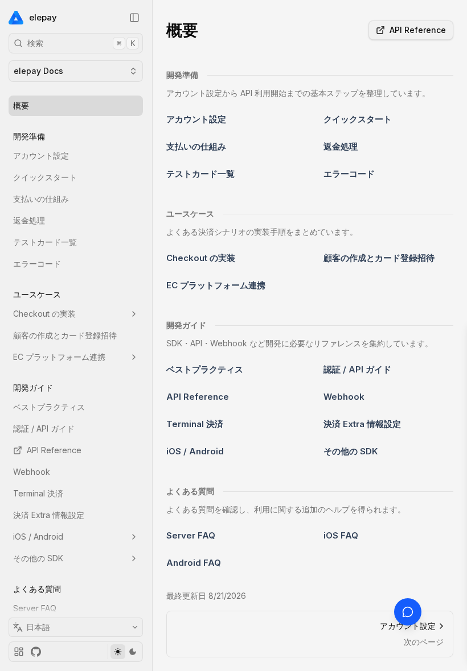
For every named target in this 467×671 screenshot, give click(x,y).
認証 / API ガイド (44, 428)
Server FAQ (34, 608)
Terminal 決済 (38, 493)
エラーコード (37, 263)
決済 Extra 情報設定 (48, 515)
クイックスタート (45, 177)
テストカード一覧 (45, 242)
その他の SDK (38, 558)
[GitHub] (35, 651)
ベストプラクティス (49, 407)
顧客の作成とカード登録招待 (65, 335)
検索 (81, 43)
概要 (21, 105)
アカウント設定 (41, 155)
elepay (43, 17)
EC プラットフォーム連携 (59, 357)
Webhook (31, 472)
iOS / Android (38, 536)
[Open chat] (407, 612)
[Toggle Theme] (125, 651)
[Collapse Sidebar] (134, 17)
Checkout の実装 (44, 313)
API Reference (54, 450)
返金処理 (29, 220)
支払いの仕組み (41, 199)
